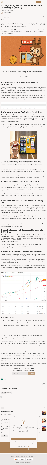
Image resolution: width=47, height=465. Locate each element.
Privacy (23, 456)
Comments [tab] (4, 392)
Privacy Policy (32, 443)
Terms (27, 456)
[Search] (45, 408)
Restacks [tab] (9, 392)
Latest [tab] (5, 408)
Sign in (43, 2)
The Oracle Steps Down (6, 413)
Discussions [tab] (10, 408)
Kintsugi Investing (7, 12)
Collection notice (32, 456)
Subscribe (38, 2)
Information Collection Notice (23, 443)
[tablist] (6, 392)
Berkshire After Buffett (7, 411)
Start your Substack (20, 459)
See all (3, 435)
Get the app (29, 459)
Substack (17, 462)
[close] (35, 420)
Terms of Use (29, 441)
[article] (23, 414)
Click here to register (23, 76)
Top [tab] (2, 408)
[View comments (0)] (6, 17)
